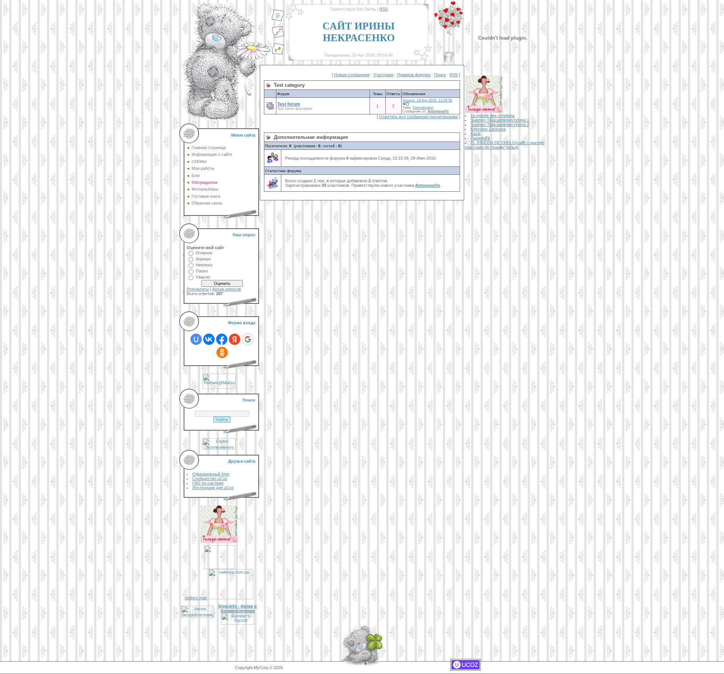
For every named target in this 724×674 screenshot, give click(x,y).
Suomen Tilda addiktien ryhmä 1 (500, 120)
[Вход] (278, 53)
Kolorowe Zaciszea (488, 129)
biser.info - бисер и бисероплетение (237, 608)
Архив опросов (226, 289)
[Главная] (278, 20)
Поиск (440, 74)
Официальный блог (211, 474)
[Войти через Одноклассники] (222, 352)
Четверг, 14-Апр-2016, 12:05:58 (427, 100)
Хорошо (203, 259)
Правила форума (413, 74)
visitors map (196, 598)
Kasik (476, 133)
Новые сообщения (352, 74)
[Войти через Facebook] (221, 339)
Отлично (204, 253)
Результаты (198, 289)
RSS (383, 9)
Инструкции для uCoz (213, 487)
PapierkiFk (480, 138)
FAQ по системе (208, 483)
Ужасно (203, 277)
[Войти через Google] (248, 339)
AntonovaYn (438, 111)
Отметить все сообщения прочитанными (418, 116)
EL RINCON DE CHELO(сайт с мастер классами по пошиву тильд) (504, 144)
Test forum (288, 104)
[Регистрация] (278, 36)
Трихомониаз (423, 107)
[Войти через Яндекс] (234, 339)
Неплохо (204, 265)
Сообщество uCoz (209, 478)
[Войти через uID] (196, 339)
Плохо (202, 271)
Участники (383, 74)
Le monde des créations (493, 115)
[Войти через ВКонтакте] (209, 339)
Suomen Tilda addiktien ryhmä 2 (500, 124)
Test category (289, 85)
